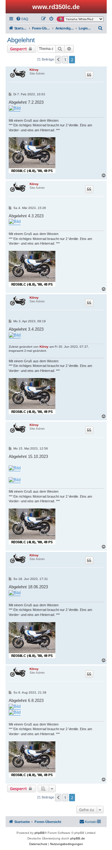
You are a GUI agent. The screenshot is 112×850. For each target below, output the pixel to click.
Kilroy (34, 69)
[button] (58, 59)
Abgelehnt (21, 40)
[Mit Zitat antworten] (89, 75)
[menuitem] (22, 19)
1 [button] (65, 59)
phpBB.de (77, 838)
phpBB (39, 832)
